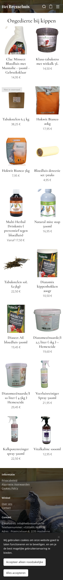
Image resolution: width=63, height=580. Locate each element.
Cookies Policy (10, 488)
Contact (6, 507)
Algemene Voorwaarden (16, 484)
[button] (43, 6)
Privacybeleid (9, 480)
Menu (57, 6)
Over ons (7, 504)
